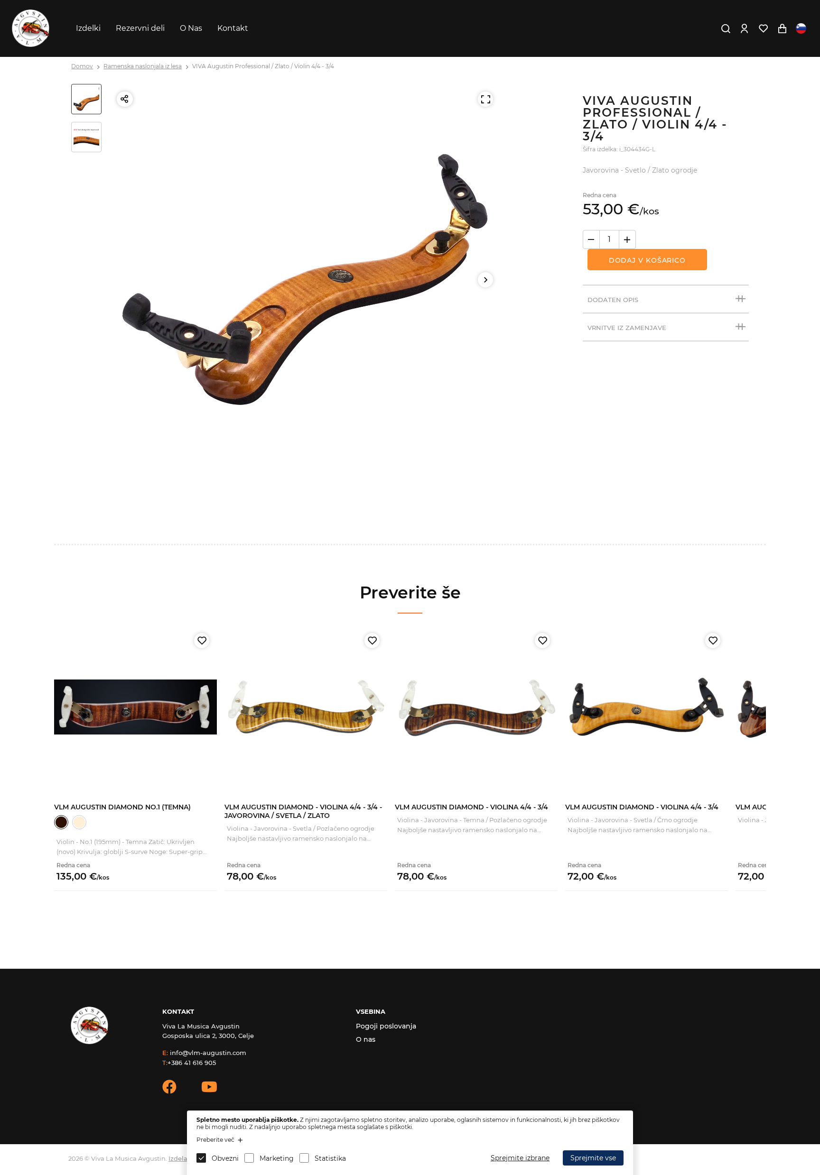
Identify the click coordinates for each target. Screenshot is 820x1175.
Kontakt (232, 28)
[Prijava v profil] (744, 28)
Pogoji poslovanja (386, 1026)
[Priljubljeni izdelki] (763, 28)
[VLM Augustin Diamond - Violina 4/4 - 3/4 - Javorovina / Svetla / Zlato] (305, 706)
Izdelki (88, 28)
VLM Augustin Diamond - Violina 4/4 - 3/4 (471, 807)
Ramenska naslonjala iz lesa (142, 66)
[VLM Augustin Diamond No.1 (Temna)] (135, 706)
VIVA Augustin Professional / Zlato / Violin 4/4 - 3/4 (263, 66)
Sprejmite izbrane (520, 1158)
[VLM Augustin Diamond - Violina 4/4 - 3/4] (476, 706)
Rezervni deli (140, 28)
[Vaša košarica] (782, 28)
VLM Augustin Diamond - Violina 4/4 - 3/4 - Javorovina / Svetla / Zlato (303, 811)
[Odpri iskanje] (725, 28)
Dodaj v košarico (647, 260)
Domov (82, 66)
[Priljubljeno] (201, 640)
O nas (365, 1039)
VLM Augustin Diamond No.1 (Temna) (122, 807)
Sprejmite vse (593, 1158)
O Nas (191, 28)
